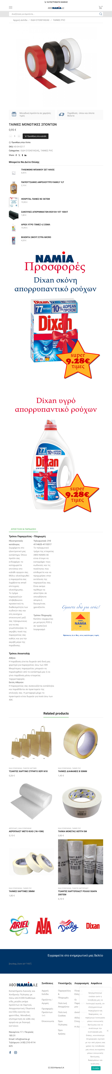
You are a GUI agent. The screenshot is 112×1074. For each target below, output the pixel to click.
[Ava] (43, 926)
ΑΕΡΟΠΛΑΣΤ (13, 828)
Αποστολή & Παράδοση (23, 529)
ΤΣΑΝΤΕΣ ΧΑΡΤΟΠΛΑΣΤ (80, 888)
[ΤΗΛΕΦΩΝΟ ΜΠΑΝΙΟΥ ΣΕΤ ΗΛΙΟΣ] (13, 173)
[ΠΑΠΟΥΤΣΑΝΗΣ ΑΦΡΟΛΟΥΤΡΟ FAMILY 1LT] (13, 187)
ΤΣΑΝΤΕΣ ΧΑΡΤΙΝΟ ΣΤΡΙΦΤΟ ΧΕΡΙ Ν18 (28, 771)
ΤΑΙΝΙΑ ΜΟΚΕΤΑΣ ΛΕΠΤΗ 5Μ (72, 831)
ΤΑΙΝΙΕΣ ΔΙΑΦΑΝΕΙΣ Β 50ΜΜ (72, 771)
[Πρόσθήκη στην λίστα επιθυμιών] (25, 742)
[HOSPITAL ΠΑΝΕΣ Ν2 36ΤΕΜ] (13, 202)
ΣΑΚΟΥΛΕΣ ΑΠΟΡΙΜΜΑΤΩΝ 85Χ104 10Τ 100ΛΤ (44, 212)
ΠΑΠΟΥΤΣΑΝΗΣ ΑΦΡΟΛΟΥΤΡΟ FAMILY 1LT (42, 182)
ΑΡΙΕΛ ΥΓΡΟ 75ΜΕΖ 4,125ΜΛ (35, 224)
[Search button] (101, 14)
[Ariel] (19, 926)
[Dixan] (93, 926)
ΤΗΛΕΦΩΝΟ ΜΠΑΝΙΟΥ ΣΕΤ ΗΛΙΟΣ (37, 169)
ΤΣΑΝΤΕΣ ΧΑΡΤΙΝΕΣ (30, 768)
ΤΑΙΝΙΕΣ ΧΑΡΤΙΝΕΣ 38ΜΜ (22, 891)
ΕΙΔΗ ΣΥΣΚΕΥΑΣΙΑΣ (40, 20)
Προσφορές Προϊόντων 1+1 (47, 1012)
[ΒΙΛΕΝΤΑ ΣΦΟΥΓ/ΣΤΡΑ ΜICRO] (13, 240)
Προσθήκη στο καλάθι (36, 136)
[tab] (23, 529)
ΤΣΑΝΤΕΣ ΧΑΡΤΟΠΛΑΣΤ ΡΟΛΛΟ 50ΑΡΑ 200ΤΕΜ (77, 893)
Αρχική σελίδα (20, 20)
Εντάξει (96, 1068)
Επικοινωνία (48, 1021)
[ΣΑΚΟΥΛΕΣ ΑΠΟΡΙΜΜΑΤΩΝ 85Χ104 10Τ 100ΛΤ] (13, 215)
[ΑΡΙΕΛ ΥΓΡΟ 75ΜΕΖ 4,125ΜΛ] (13, 228)
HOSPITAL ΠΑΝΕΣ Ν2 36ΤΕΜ (35, 199)
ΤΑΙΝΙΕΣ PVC (59, 20)
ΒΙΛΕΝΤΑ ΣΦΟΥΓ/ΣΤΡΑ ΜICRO (36, 237)
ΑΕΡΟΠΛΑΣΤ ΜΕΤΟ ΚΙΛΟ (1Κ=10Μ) (26, 831)
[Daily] (68, 926)
